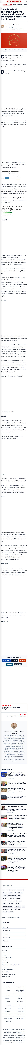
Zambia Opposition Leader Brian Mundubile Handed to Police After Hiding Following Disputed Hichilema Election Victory (16, 808)
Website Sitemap (6, 917)
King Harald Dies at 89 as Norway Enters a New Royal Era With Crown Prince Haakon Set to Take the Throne (17, 851)
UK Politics (5, 909)
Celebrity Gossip (19, 892)
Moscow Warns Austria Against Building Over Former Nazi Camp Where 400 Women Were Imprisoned (17, 790)
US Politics (13, 909)
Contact (4, 955)
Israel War (5, 900)
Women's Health (20, 1011)
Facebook (7, 660)
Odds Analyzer (8, 1021)
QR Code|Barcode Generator (20, 991)
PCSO (4, 903)
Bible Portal (20, 1008)
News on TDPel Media (7, 969)
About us (4, 950)
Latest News (19, 4)
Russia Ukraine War (7, 906)
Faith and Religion (7, 4)
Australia (13, 890)
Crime (4, 895)
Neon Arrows (20, 1001)
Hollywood (11, 898)
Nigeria (19, 900)
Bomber (8, 1001)
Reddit (23, 660)
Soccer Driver (8, 1008)
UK (23, 906)
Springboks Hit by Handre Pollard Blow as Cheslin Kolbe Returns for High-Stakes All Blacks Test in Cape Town (17, 835)
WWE (11, 911)
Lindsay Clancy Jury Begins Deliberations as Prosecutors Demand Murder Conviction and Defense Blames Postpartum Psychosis (17, 859)
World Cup (5, 911)
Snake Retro (8, 998)
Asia (8, 890)
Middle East (13, 900)
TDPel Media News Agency (14, 1)
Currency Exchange (20, 1018)
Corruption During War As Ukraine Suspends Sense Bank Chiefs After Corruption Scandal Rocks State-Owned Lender (17, 775)
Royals (17, 903)
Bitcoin (4, 892)
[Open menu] (2, 1)
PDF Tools (8, 986)
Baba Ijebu (20, 890)
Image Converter (20, 986)
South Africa (17, 906)
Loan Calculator (8, 1015)
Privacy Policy (5, 971)
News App (4, 967)
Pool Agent (10, 903)
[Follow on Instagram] (15, 27)
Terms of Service (6, 976)
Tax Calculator (20, 1015)
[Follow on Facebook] (9, 27)
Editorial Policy (6, 960)
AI (3, 890)
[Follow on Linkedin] (12, 27)
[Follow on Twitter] (6, 27)
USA (19, 909)
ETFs (19, 895)
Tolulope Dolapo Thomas (13, 24)
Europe (4, 898)
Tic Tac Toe (20, 998)
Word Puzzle (20, 995)
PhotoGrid (8, 995)
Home (14, 4)
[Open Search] (26, 1)
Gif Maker (8, 990)
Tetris (20, 1005)
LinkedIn (10, 664)
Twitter (15, 660)
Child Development (8, 1018)
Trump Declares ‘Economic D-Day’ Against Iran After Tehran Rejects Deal (16, 782)
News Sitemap (16, 917)
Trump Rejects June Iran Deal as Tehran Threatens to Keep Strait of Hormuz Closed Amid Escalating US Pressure (17, 817)
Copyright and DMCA (7, 957)
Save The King (8, 1005)
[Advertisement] (14, 81)
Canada (10, 892)
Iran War (18, 898)
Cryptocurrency (12, 895)
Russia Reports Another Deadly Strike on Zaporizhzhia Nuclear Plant (16, 796)
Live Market (7, 1011)
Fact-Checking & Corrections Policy (11, 964)
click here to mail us (18, 1042)
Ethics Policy (5, 962)
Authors (4, 953)
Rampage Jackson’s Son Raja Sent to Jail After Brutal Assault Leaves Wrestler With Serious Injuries (16, 843)
